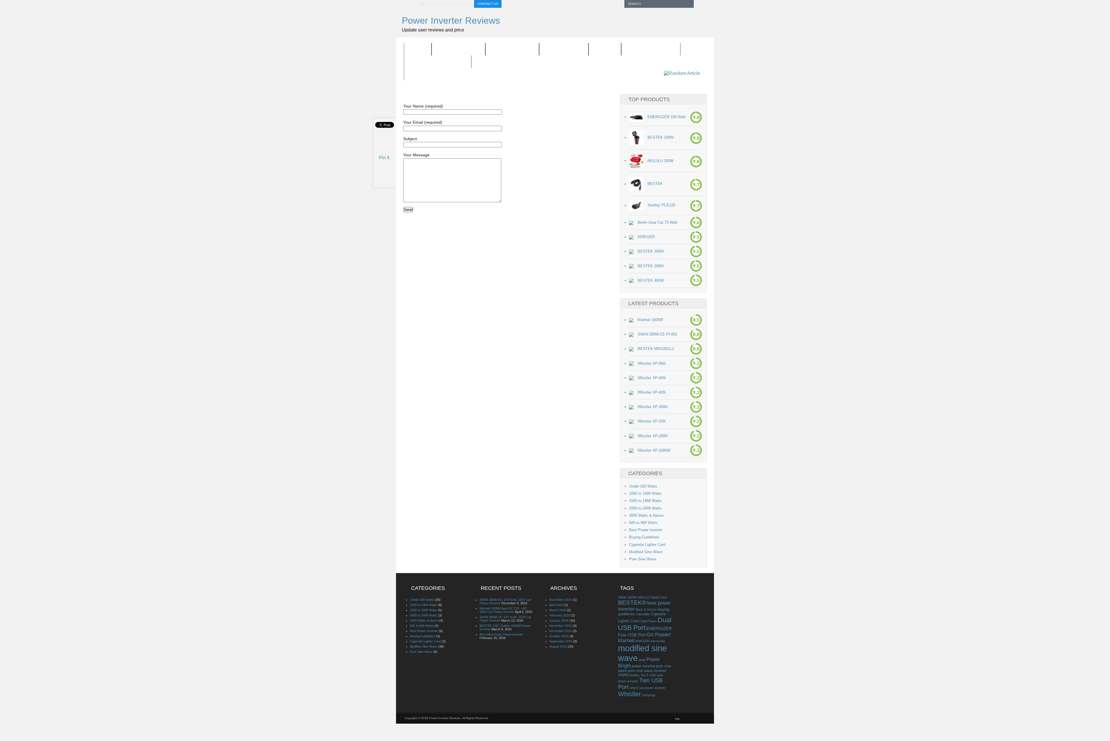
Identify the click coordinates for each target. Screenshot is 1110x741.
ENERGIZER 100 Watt (667, 117)
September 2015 (560, 641)
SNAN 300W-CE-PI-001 (657, 334)
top (677, 718)
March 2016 (557, 610)
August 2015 (558, 646)
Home (417, 50)
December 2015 (560, 625)
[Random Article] (682, 73)
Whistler (629, 694)
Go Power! (659, 635)
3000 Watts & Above (646, 515)
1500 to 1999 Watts (645, 501)
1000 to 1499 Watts (645, 493)
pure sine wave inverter (647, 670)
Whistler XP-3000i (653, 407)
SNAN (623, 675)
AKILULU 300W (660, 160)
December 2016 (560, 599)
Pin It (384, 157)
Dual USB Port (644, 623)
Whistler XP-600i (652, 378)
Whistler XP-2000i (653, 436)
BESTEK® (632, 602)
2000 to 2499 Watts (645, 508)
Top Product (508, 50)
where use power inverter (647, 688)
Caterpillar (643, 614)
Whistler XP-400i (652, 392)
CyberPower (648, 621)
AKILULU (644, 597)
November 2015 (560, 631)
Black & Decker (646, 609)
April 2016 (556, 605)
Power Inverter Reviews (451, 20)
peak (642, 660)
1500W (632, 597)
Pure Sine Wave (642, 559)
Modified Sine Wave (646, 552)
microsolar (657, 641)
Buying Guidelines (437, 62)
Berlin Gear (659, 597)
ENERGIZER (659, 628)
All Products (458, 50)
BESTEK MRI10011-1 (656, 349)
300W (622, 597)
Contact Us (488, 3)
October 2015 (559, 636)
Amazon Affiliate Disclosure (445, 3)
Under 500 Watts (643, 486)
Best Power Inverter (645, 530)
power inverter (643, 666)
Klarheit (626, 640)
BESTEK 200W (661, 137)
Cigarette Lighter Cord (647, 544)
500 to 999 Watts (643, 522)
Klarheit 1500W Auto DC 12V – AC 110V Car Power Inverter (503, 610)
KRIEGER (646, 237)
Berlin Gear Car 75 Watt (658, 222)
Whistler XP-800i (652, 363)
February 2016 (559, 615)
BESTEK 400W (651, 280)
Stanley (634, 675)
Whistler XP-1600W (654, 450)
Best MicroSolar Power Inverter (501, 634)
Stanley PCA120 (661, 205)
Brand (601, 50)
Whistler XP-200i (652, 421)
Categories (560, 50)
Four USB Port (632, 634)
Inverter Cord (647, 50)
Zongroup (648, 695)
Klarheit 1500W (650, 320)
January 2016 (559, 620)
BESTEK (655, 184)
